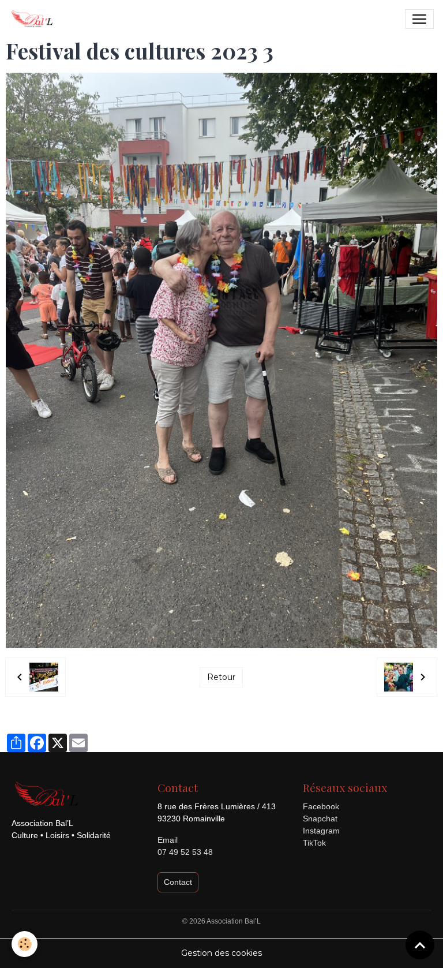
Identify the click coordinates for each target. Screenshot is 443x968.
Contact (178, 882)
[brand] (34, 19)
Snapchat (320, 818)
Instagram (321, 830)
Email (167, 839)
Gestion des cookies (221, 953)
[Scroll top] (420, 944)
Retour (221, 677)
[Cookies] (24, 944)
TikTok (314, 842)
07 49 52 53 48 (185, 852)
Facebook (321, 806)
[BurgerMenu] (419, 19)
